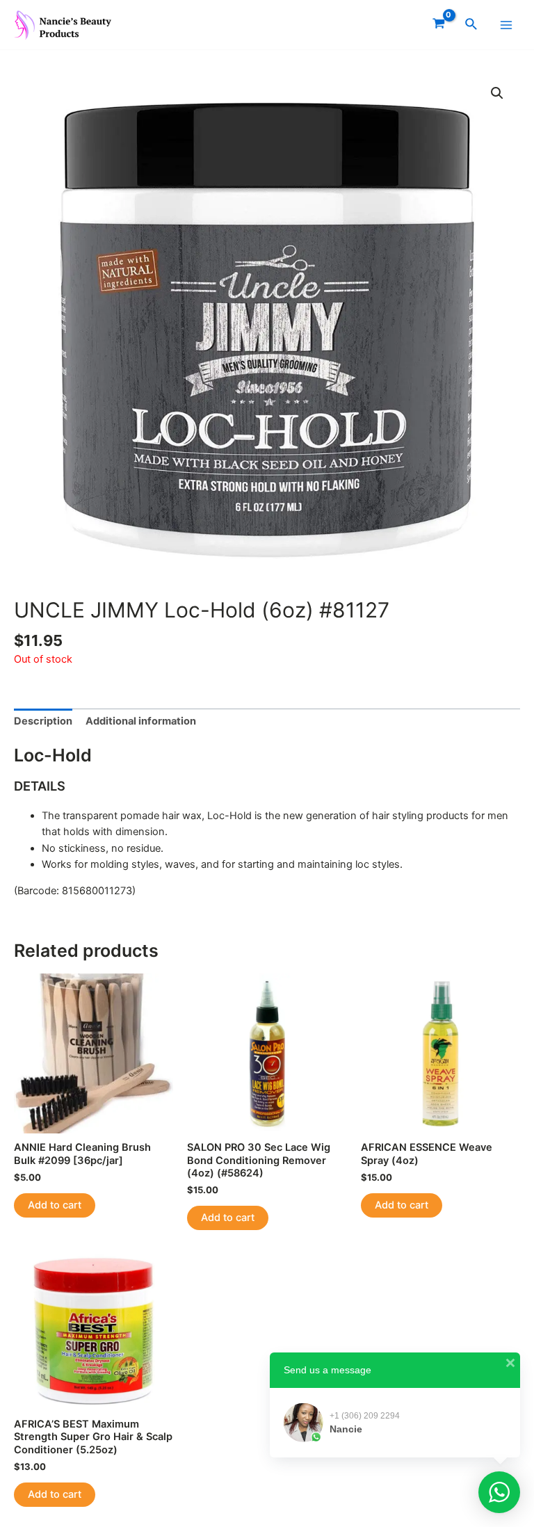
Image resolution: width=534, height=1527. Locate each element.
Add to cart (54, 1205)
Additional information (141, 721)
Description (43, 721)
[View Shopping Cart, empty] (438, 24)
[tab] (43, 722)
